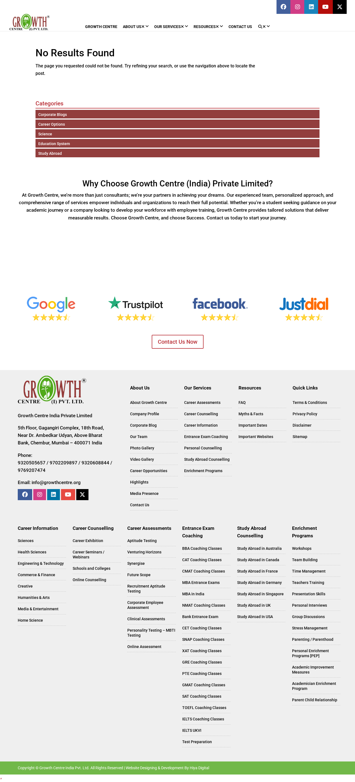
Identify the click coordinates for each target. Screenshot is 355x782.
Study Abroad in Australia (259, 548)
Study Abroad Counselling (207, 459)
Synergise (136, 563)
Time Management (309, 571)
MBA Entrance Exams (201, 582)
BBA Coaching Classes (202, 548)
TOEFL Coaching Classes (204, 707)
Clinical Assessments (146, 619)
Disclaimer (302, 425)
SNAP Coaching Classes (203, 639)
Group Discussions (308, 616)
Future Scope (139, 575)
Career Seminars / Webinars (88, 554)
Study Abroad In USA (255, 616)
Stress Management (310, 628)
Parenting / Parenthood (312, 639)
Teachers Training (308, 582)
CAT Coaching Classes (202, 560)
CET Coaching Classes (202, 628)
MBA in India (193, 594)
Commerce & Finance (36, 575)
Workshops (301, 548)
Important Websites (256, 436)
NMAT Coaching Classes (203, 605)
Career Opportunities (148, 471)
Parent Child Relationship (314, 700)
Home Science (30, 620)
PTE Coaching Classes (202, 673)
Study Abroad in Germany (259, 582)
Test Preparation (197, 742)
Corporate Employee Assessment (145, 605)
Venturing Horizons (144, 552)
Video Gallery (142, 459)
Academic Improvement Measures (313, 669)
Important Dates (253, 425)
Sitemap (300, 436)
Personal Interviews (309, 605)
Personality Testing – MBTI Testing (151, 632)
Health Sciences (32, 552)
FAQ (242, 402)
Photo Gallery (142, 448)
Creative (25, 586)
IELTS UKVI (191, 730)
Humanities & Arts (34, 597)
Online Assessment (144, 646)
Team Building (305, 560)
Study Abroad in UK (254, 605)
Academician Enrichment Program (314, 686)
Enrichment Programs (203, 471)
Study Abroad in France (257, 571)
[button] (1, 778)
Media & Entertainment (38, 609)
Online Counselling (89, 580)
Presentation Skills (308, 594)
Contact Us (139, 505)
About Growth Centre (148, 402)
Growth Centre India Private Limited (55, 415)
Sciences (26, 540)
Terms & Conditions (310, 402)
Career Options (51, 124)
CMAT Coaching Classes (203, 571)
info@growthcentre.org (56, 482)
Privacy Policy (305, 414)
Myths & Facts (251, 414)
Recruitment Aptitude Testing (146, 588)
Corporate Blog (143, 425)
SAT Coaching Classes (201, 696)
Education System (54, 143)
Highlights (139, 482)
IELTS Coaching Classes (203, 719)
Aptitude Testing (142, 540)
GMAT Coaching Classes (203, 685)
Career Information (201, 425)
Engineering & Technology (41, 563)
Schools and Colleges (91, 568)
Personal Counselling (203, 448)
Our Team (138, 436)
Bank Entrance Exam (200, 616)
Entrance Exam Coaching (206, 436)
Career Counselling (201, 414)
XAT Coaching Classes (202, 651)
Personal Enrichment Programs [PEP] (310, 653)
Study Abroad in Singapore (260, 594)
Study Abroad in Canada (258, 560)
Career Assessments (202, 402)
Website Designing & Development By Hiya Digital (167, 768)
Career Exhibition (88, 540)
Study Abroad (50, 153)
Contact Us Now (177, 341)
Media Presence (144, 493)
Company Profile (144, 414)
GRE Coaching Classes (202, 662)
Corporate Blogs (52, 114)
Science (45, 134)
